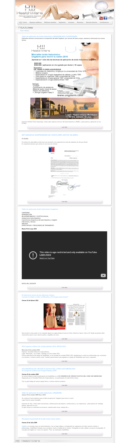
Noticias (27, 30)
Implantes (62, 22)
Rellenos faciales (50, 22)
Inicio (24, 22)
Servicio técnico (91, 22)
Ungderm (24, 426)
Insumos (71, 22)
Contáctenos (104, 22)
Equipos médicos (36, 22)
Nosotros (80, 22)
